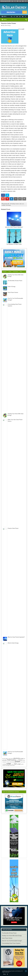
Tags (21, 271)
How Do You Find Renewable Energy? (12, 940)
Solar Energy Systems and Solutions (13, 971)
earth (9, 758)
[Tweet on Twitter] (7, 195)
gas (3, 760)
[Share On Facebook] (3, 195)
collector (6, 758)
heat (8, 760)
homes (20, 760)
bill (2, 758)
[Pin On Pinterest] (7, 198)
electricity (16, 758)
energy (21, 758)
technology (8, 205)
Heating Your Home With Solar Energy (12, 935)
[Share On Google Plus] (3, 198)
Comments (15, 271)
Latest (9, 271)
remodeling (4, 764)
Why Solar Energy (6, 25)
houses (17, 203)
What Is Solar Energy (13, 643)
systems (3, 765)
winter (14, 765)
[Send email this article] (16, 198)
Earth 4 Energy (11, 286)
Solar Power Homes (13, 292)
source (12, 764)
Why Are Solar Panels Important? (14, 227)
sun (23, 203)
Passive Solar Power (13, 528)
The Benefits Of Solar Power (14, 244)
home (17, 760)
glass (5, 760)
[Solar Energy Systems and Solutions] (14, 5)
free (24, 758)
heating (13, 203)
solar (20, 203)
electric (12, 758)
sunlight (3, 205)
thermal (11, 765)
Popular (4, 271)
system (22, 764)
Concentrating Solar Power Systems (11, 943)
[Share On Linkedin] (11, 198)
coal (4, 758)
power (17, 762)
